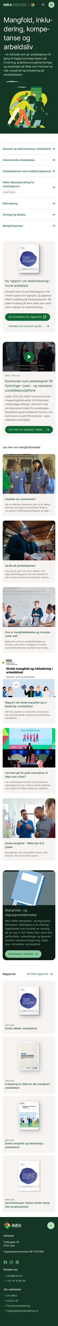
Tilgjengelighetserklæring (22, 1310)
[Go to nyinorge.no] (12, 1225)
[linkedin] (17, 1262)
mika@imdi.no (14, 1275)
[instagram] (11, 1262)
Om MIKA (12, 1295)
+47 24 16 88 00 (16, 1280)
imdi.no (12, 1300)
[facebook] (5, 1262)
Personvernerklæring (18, 1305)
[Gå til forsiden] (19, 5)
